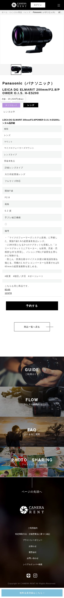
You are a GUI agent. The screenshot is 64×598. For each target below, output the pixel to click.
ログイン (38, 5)
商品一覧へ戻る (32, 327)
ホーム (5, 12)
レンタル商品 (16, 12)
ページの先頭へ (32, 492)
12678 (8, 293)
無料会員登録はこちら (31, 593)
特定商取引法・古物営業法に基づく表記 (32, 534)
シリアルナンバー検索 (32, 564)
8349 (7, 289)
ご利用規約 (33, 528)
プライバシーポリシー (32, 540)
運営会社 (32, 552)
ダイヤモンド (11, 105)
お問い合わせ (32, 558)
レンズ (28, 12)
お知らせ (32, 546)
